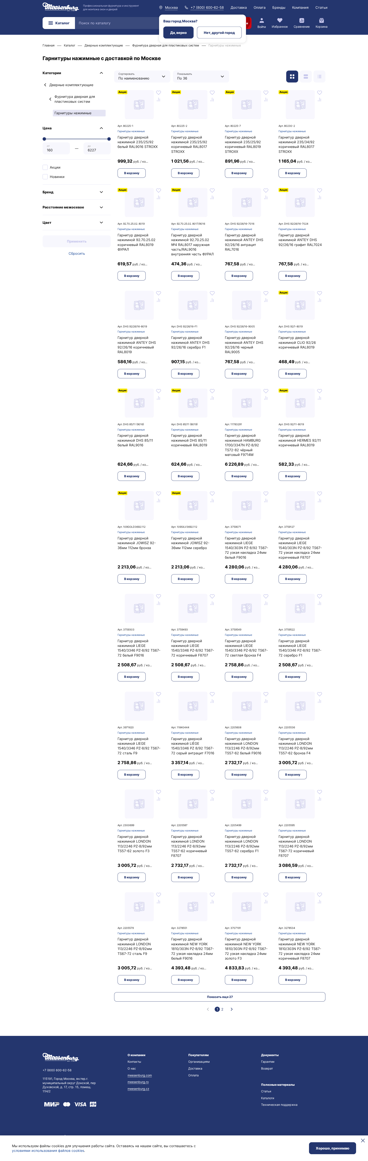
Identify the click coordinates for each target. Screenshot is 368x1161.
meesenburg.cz (138, 1088)
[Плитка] (292, 76)
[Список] (306, 76)
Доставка (239, 7)
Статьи (321, 7)
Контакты (134, 1061)
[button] (77, 73)
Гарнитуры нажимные (131, 131)
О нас (132, 1068)
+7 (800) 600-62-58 (207, 7)
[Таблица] (319, 76)
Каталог (62, 23)
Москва (171, 7)
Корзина (322, 26)
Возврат (267, 1068)
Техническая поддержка (279, 1104)
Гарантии (267, 1061)
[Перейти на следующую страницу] (231, 1009)
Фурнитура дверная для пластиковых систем (75, 98)
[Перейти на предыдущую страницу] (207, 1009)
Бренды (278, 7)
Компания (300, 7)
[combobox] (139, 76)
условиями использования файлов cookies (48, 1150)
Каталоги (267, 1098)
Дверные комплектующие (71, 85)
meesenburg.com (140, 1075)
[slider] (44, 139)
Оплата (260, 7)
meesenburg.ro (138, 1082)
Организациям (199, 1061)
